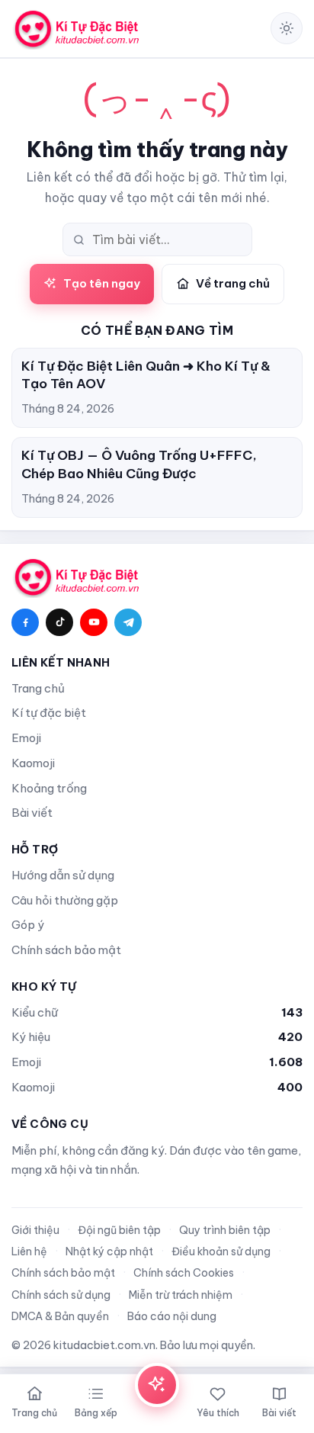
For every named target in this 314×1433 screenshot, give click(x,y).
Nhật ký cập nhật (109, 1251)
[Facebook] (25, 622)
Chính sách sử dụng (61, 1295)
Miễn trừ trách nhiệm (180, 1295)
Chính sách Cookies (183, 1273)
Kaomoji (33, 763)
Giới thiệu (35, 1230)
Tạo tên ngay (101, 283)
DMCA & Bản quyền (60, 1316)
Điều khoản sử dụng (221, 1251)
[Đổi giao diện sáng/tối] (287, 28)
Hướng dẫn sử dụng (62, 875)
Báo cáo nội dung (171, 1316)
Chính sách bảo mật (66, 950)
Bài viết (32, 812)
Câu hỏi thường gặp (64, 900)
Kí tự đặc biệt (48, 712)
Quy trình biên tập (225, 1230)
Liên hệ (29, 1251)
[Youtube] (93, 622)
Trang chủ (38, 688)
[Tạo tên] (157, 1385)
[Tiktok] (59, 622)
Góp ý (27, 924)
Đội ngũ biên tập (119, 1230)
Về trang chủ (233, 283)
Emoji (26, 738)
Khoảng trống (49, 788)
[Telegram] (128, 622)
